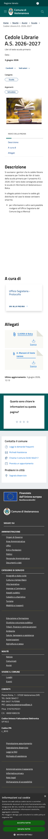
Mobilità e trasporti (14, 605)
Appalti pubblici (13, 592)
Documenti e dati (14, 562)
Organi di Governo (14, 537)
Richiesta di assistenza (16, 756)
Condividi (9, 68)
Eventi (9, 681)
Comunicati (11, 661)
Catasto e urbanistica (15, 596)
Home (6, 22)
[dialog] (24, 816)
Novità (15, 22)
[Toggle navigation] (5, 11)
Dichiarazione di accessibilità (19, 781)
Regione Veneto (11, 3)
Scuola (34, 22)
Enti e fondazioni (13, 549)
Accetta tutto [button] (24, 823)
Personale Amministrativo (18, 558)
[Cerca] (42, 11)
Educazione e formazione (17, 618)
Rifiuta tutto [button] (24, 829)
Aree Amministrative (15, 541)
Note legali (11, 777)
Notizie (9, 656)
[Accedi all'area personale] (37, 3)
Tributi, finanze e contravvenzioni (21, 626)
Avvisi (24, 22)
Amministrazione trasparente (19, 769)
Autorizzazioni (12, 639)
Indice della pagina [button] (17, 133)
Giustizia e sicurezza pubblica (19, 622)
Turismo (9, 601)
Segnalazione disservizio (17, 747)
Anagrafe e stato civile (16, 575)
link (11, 817)
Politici (9, 554)
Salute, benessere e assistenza (20, 635)
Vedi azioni (23, 68)
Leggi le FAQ (11, 751)
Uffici (8, 545)
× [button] (45, 796)
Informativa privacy (15, 773)
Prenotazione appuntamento (19, 743)
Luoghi (9, 677)
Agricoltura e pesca (14, 643)
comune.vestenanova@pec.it (19, 704)
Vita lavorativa (12, 584)
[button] (24, 834)
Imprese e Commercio (16, 588)
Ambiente (10, 631)
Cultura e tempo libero (16, 579)
